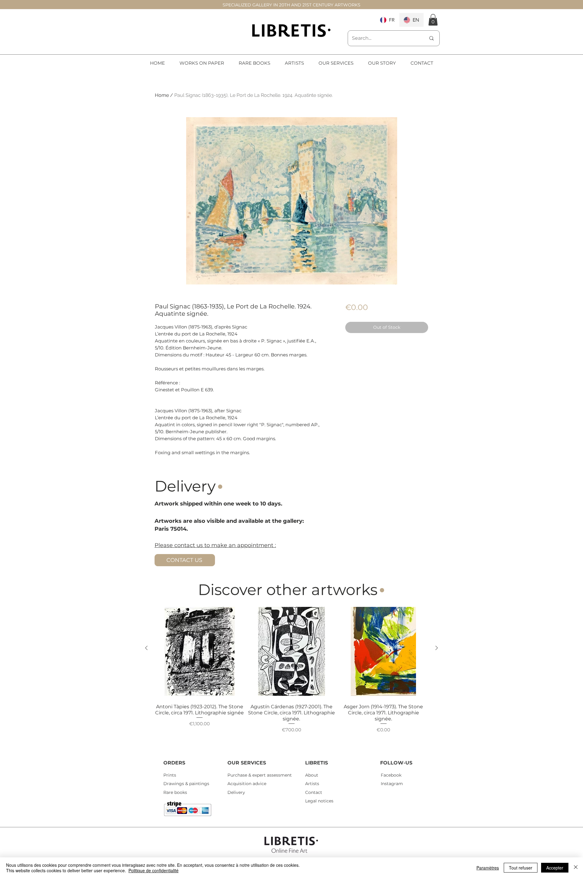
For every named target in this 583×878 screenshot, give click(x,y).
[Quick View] (199, 651)
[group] (291, 676)
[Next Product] (436, 648)
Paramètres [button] (487, 868)
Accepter (554, 868)
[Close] (575, 867)
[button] (433, 20)
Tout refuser (520, 868)
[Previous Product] (146, 648)
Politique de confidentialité (153, 870)
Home (162, 95)
